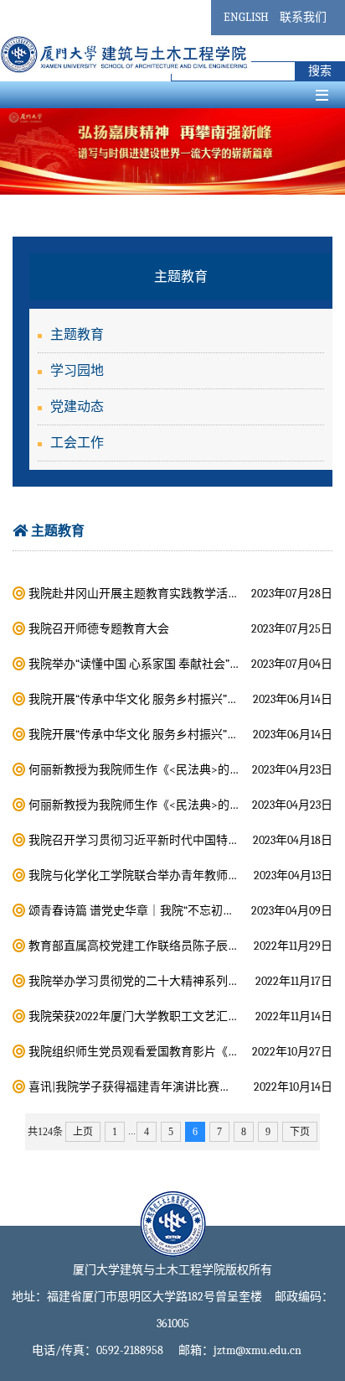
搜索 (320, 71)
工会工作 (77, 443)
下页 (300, 1132)
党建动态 (77, 406)
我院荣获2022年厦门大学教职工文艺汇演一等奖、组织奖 (175, 1016)
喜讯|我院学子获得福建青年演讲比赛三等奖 (141, 1087)
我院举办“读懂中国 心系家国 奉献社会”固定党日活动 (164, 664)
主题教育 (77, 334)
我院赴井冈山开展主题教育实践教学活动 (133, 593)
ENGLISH (246, 17)
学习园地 (77, 370)
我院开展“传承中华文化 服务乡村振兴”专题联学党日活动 (174, 699)
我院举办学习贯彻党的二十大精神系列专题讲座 (151, 981)
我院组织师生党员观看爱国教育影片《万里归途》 (157, 1052)
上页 (83, 1132)
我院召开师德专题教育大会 (98, 629)
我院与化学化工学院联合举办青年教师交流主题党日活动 (175, 875)
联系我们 (303, 17)
